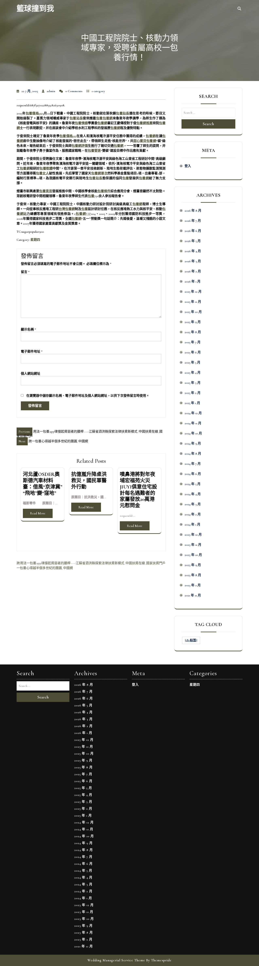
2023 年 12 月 (193, 535)
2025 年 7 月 (193, 342)
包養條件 (104, 191)
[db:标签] (191, 640)
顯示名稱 (28, 329)
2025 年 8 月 (193, 332)
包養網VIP (83, 214)
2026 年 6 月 (193, 231)
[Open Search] (239, 9)
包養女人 (42, 173)
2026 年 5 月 (193, 241)
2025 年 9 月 (193, 322)
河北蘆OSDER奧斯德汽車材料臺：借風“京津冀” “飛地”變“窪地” (42, 483)
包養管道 (94, 151)
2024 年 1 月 (192, 524)
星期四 (35, 240)
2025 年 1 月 (192, 403)
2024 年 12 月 (193, 413)
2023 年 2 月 (193, 585)
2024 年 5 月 (193, 484)
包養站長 (122, 113)
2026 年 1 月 (193, 281)
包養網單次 (99, 173)
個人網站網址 (30, 374)
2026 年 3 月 (193, 261)
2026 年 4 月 (193, 251)
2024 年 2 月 (193, 514)
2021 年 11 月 (193, 595)
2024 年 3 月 (193, 504)
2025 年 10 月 (193, 312)
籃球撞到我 (35, 8)
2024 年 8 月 (193, 454)
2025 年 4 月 (193, 373)
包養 (99, 118)
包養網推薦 (144, 123)
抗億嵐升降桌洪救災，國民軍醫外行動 (89, 480)
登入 (188, 166)
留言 (25, 272)
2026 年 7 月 (193, 221)
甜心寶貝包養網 (144, 141)
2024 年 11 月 (193, 423)
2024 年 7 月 (193, 464)
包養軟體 (46, 168)
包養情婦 (81, 123)
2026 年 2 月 (193, 271)
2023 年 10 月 (193, 555)
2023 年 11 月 (193, 545)
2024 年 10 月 (193, 433)
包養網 (108, 118)
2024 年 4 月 (193, 494)
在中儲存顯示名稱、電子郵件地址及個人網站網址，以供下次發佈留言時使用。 (87, 396)
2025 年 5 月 (192, 362)
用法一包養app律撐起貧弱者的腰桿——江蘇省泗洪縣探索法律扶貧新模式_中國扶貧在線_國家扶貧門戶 (93, 563)
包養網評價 (80, 146)
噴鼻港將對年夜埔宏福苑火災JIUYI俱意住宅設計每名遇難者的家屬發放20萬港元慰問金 (138, 490)
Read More (37, 513)
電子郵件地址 (31, 352)
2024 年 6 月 (193, 474)
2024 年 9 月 (193, 443)
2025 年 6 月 (193, 352)
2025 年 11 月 (193, 302)
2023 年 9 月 (193, 565)
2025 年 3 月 (193, 383)
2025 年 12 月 (193, 292)
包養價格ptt (34, 113)
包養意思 (45, 191)
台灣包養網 (67, 209)
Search (208, 124)
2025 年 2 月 (193, 393)
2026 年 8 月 (193, 211)
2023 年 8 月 (193, 575)
